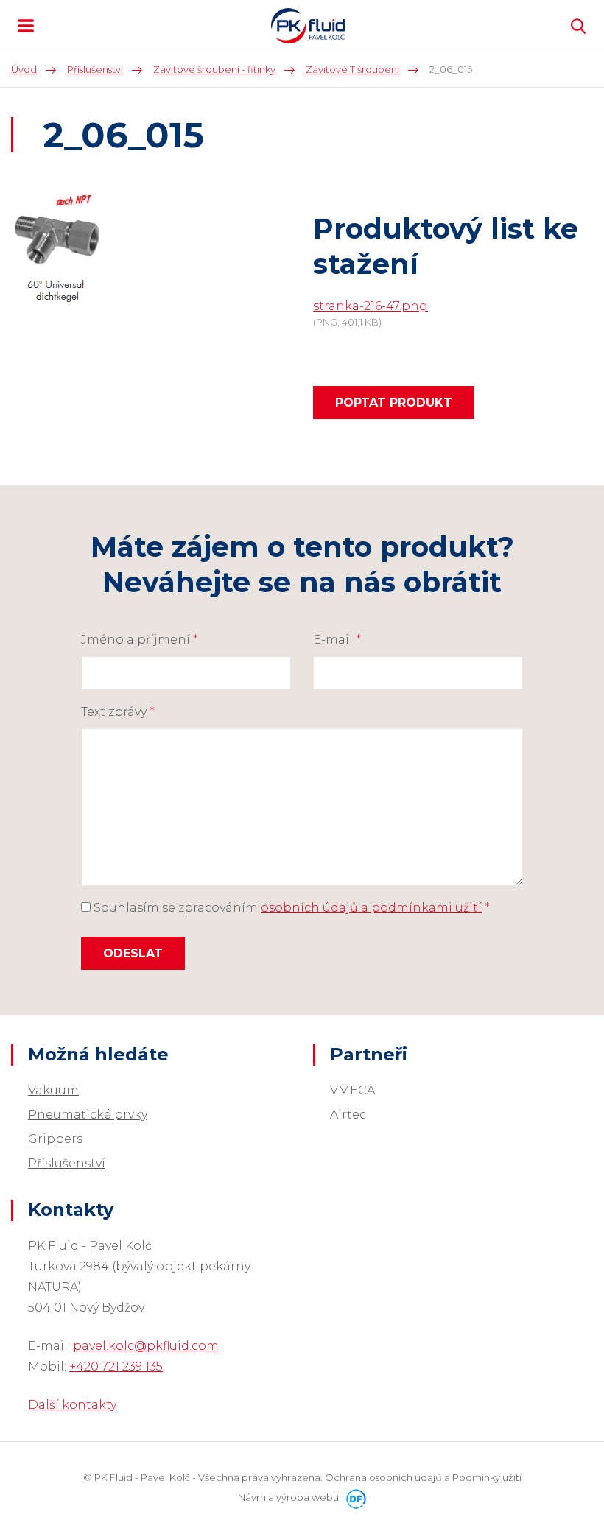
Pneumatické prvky (87, 1115)
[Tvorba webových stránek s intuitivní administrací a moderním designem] (353, 1497)
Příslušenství (66, 1163)
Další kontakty (72, 1405)
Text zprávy (118, 712)
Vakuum (53, 1090)
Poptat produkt (393, 402)
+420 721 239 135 (116, 1366)
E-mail (337, 640)
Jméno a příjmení (139, 640)
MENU (26, 26)
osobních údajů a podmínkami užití (371, 908)
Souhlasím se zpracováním (290, 908)
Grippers (55, 1139)
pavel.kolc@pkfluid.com (146, 1346)
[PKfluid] (308, 25)
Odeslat (133, 953)
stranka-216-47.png (370, 306)
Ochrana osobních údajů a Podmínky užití (423, 1477)
